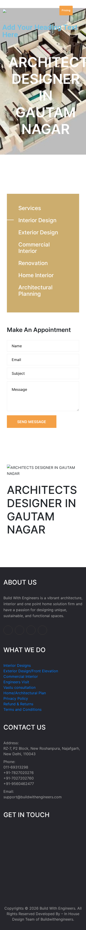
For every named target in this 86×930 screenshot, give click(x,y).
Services (29, 208)
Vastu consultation (19, 687)
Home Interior (36, 275)
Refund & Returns (18, 704)
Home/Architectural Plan (24, 693)
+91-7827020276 (18, 772)
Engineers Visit (16, 682)
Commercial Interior (34, 247)
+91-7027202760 (18, 778)
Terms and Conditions (22, 709)
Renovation (33, 263)
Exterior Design (38, 232)
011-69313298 (15, 767)
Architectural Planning (35, 290)
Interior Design (37, 220)
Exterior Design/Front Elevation (30, 671)
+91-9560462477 (18, 783)
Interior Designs (17, 665)
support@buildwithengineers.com (32, 797)
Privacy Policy (15, 698)
